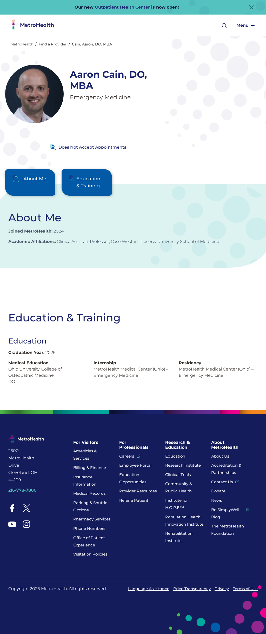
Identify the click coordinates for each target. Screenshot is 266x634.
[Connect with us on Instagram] (26, 524)
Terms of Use (245, 588)
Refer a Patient (133, 500)
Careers (126, 456)
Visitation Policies (90, 554)
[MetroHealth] (31, 25)
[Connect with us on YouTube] (12, 524)
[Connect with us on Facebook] (12, 508)
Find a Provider (52, 44)
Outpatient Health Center (122, 7)
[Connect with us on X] (26, 508)
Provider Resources (138, 490)
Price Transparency (192, 588)
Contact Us (222, 481)
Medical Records (89, 493)
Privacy (222, 588)
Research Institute (183, 465)
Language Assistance (148, 588)
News (216, 500)
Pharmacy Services (91, 519)
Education (175, 456)
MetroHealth (21, 44)
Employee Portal (135, 465)
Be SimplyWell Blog (225, 513)
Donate (219, 490)
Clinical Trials (178, 474)
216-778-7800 (22, 490)
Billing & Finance (89, 467)
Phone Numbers (89, 528)
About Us (220, 456)
